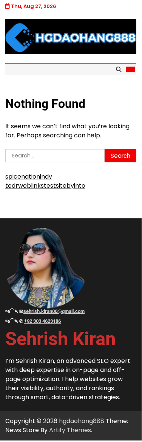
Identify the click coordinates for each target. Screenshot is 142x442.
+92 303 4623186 (42, 321)
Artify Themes (70, 430)
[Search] (118, 69)
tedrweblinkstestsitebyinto (45, 185)
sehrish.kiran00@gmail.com (54, 311)
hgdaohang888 (81, 421)
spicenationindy (28, 176)
